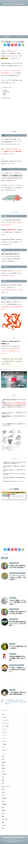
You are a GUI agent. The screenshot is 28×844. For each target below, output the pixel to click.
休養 (3, 759)
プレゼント (5, 750)
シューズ (4, 735)
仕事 (3, 756)
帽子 (3, 771)
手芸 (3, 777)
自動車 (3, 810)
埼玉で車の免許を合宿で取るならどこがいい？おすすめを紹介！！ (17, 623)
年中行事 (4, 774)
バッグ (3, 747)
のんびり (4, 717)
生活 (7, 553)
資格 (3, 816)
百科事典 (4, 804)
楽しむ (3, 792)
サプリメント (5, 732)
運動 (3, 822)
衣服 (3, 813)
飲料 (3, 828)
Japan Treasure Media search (14, 4)
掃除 (3, 780)
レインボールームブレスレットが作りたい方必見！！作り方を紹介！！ (17, 577)
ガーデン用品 (5, 726)
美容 (3, 807)
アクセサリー (5, 720)
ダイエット (5, 741)
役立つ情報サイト (14, 839)
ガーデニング (5, 723)
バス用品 (4, 744)
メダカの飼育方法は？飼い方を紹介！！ (14, 700)
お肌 (3, 714)
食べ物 (3, 825)
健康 (3, 765)
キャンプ (4, 729)
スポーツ (4, 738)
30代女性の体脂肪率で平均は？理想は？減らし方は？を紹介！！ (17, 658)
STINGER (18, 841)
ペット (3, 553)
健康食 (3, 768)
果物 (3, 789)
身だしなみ (5, 819)
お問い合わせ (7, 36)
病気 (3, 801)
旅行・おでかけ (6, 786)
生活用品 (4, 798)
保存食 (3, 762)
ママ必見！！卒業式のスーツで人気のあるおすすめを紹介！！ (17, 669)
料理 (3, 783)
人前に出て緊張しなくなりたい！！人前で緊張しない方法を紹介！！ (17, 602)
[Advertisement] (14, 21)
